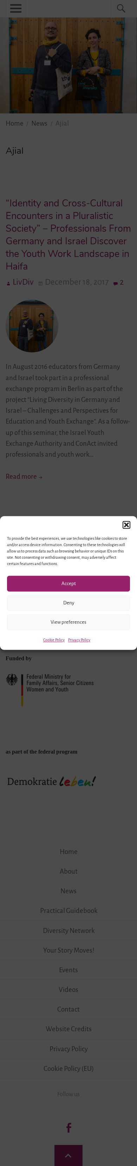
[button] (126, 524)
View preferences (68, 622)
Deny (68, 602)
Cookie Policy (54, 640)
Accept (68, 583)
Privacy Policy (79, 640)
